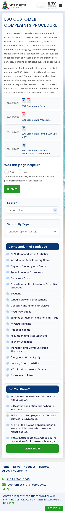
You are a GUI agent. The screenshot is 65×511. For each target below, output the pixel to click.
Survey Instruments (14, 470)
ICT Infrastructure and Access (28, 369)
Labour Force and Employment (29, 299)
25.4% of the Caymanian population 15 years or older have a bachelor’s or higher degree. (33, 428)
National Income (20, 329)
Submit (12, 189)
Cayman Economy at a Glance (29, 266)
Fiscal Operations (21, 311)
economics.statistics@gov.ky (27, 484)
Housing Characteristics (25, 363)
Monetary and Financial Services (30, 305)
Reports (44, 467)
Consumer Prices (21, 278)
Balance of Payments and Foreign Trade (34, 317)
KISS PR (10, 503)
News (16, 467)
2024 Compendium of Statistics (30, 254)
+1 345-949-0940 (18, 479)
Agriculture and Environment (28, 272)
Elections (16, 293)
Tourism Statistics (21, 341)
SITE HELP (52, 508)
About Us (30, 467)
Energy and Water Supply (25, 357)
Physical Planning (21, 323)
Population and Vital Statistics (29, 335)
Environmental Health (23, 375)
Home (6, 467)
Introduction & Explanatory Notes (30, 260)
